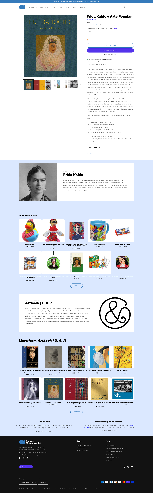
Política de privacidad (65, 488)
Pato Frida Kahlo (30, 244)
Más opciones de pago (110, 54)
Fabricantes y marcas (112, 457)
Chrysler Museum (111, 445)
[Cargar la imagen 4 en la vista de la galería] (62, 85)
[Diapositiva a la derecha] (80, 85)
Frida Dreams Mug (99, 244)
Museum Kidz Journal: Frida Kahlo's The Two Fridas (30, 276)
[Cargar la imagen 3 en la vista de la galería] (51, 85)
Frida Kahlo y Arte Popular (53, 402)
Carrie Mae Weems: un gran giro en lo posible (30, 403)
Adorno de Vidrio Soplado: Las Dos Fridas (53, 276)
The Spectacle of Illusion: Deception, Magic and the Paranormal (30, 371)
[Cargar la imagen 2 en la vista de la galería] (39, 85)
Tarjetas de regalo (111, 454)
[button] (33, 7)
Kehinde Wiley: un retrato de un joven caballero (99, 403)
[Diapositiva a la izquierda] (21, 85)
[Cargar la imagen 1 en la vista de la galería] (28, 85)
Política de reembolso (52, 488)
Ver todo (76, 286)
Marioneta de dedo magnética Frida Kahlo (53, 245)
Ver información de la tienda (97, 64)
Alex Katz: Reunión (122, 370)
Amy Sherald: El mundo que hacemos (100, 370)
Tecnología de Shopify (40, 489)
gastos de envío (93, 25)
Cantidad (89, 31)
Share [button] (90, 153)
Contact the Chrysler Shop (114, 451)
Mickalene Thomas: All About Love (76, 370)
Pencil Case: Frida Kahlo (122, 244)
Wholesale (109, 460)
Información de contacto (101, 488)
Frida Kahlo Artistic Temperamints (122, 276)
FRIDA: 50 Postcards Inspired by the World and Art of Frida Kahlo (76, 245)
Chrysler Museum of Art (28, 489)
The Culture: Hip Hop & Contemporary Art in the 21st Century (53, 371)
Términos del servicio (78, 488)
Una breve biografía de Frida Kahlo (76, 276)
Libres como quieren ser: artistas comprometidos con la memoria (76, 403)
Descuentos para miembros (114, 448)
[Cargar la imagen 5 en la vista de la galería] (73, 85)
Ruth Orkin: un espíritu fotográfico (122, 402)
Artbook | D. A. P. (91, 19)
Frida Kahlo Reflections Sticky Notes (100, 276)
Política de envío (89, 488)
